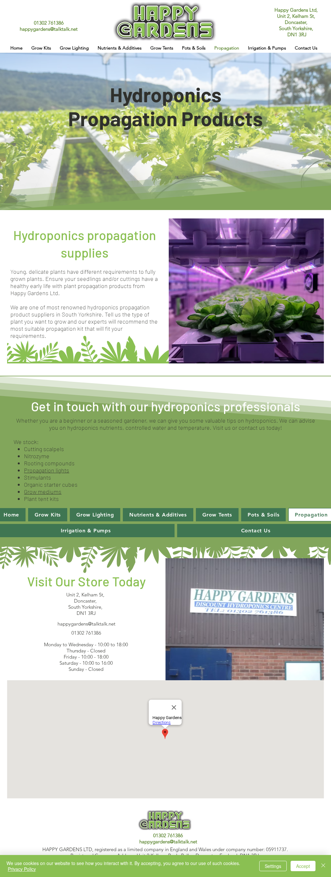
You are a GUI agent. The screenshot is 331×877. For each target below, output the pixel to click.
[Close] (323, 866)
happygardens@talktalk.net (49, 29)
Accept (303, 866)
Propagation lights (46, 470)
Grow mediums (42, 491)
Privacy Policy (22, 869)
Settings (273, 866)
